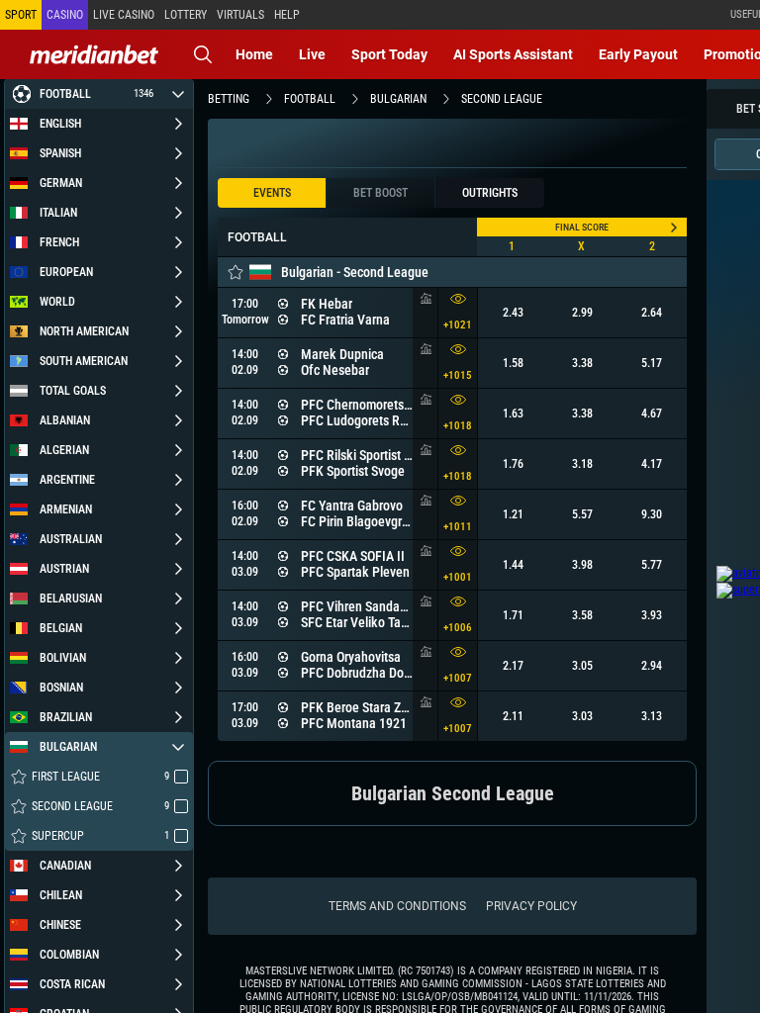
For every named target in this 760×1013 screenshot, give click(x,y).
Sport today (389, 54)
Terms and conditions (397, 906)
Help (287, 15)
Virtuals (240, 15)
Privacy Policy (531, 906)
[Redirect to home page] (94, 54)
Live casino (123, 15)
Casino (65, 15)
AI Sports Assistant (513, 54)
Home (254, 54)
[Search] (203, 54)
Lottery (185, 15)
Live (312, 54)
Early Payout (638, 54)
